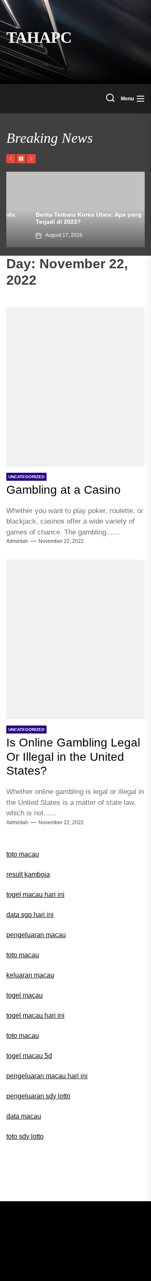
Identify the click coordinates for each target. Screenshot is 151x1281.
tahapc (39, 37)
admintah (17, 541)
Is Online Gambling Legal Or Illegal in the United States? (73, 756)
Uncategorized (26, 476)
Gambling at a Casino (63, 489)
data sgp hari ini (30, 914)
